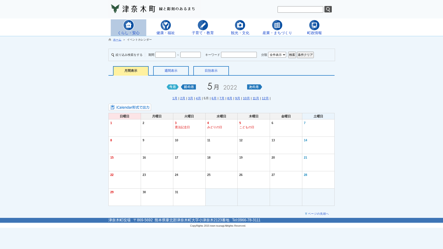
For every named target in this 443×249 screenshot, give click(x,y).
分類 (264, 54)
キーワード (212, 54)
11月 (256, 98)
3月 (190, 98)
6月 (214, 98)
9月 (237, 98)
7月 (221, 98)
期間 (151, 54)
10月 (246, 98)
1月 (174, 98)
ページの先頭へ (318, 213)
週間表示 (171, 70)
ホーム (117, 39)
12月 (265, 98)
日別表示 (211, 70)
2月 (182, 98)
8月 (229, 98)
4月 (198, 98)
